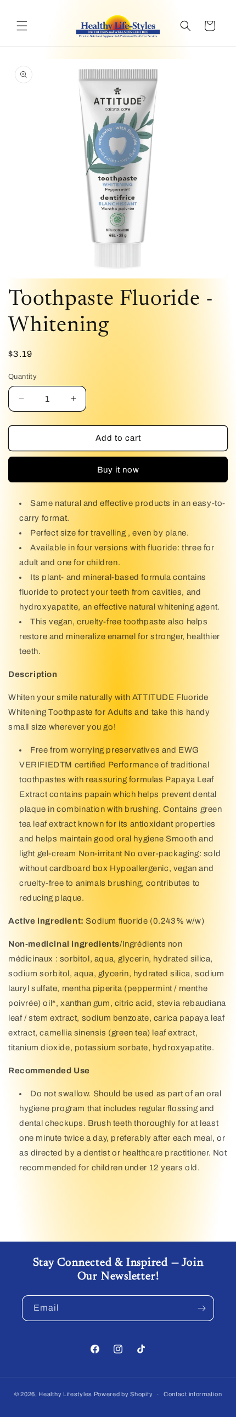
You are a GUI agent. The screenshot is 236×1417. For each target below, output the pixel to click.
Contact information (193, 1394)
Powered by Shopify (123, 1394)
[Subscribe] (201, 1308)
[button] (22, 26)
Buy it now (118, 469)
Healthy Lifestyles (65, 1394)
